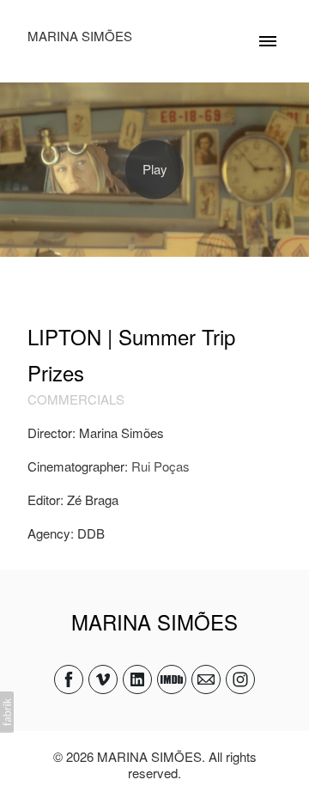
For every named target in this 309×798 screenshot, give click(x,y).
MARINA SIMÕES (154, 621)
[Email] (206, 679)
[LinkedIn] (137, 679)
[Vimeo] (103, 679)
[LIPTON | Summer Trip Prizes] (154, 169)
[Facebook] (68, 679)
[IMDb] (171, 679)
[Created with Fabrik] (7, 712)
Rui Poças (160, 466)
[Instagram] (240, 679)
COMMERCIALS (75, 399)
